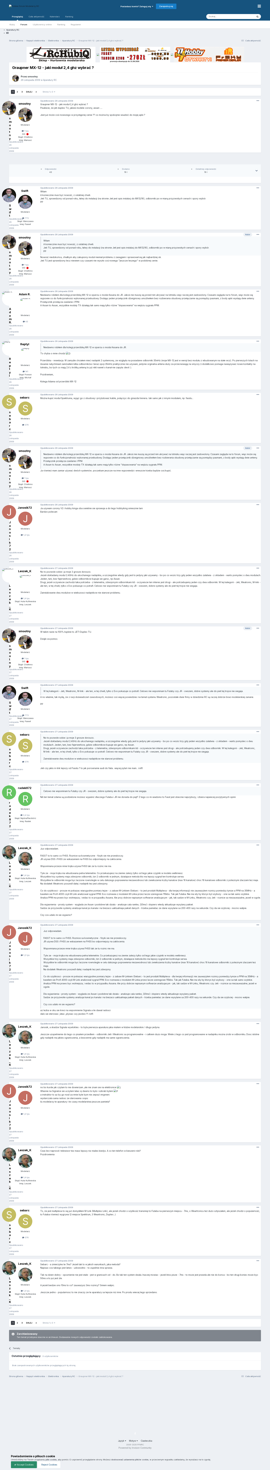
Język (121, 1440)
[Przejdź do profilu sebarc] (25, 409)
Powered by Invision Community (135, 1447)
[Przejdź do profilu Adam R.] (25, 305)
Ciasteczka (146, 1440)
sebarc (25, 397)
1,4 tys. (26, 598)
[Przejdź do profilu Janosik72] (25, 519)
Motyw (133, 1440)
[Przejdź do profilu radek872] (25, 799)
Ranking (61, 24)
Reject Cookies (49, 1464)
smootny (33, 76)
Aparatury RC (50, 80)
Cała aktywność (36, 16)
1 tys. (26, 131)
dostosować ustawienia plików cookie (129, 1459)
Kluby (12, 24)
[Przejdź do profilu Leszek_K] (25, 582)
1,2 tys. (26, 535)
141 (26, 371)
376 (26, 424)
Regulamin (76, 24)
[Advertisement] (135, 159)
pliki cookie (51, 1459)
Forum (23, 24)
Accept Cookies (25, 1464)
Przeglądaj (17, 16)
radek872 (24, 788)
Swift (24, 190)
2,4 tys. (26, 815)
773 (26, 218)
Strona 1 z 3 (48, 92)
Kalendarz (55, 16)
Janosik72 (25, 507)
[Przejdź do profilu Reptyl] (25, 355)
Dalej (29, 92)
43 (26, 321)
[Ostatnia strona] (36, 92)
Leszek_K (24, 571)
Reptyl (24, 344)
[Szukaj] (257, 16)
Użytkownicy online (42, 24)
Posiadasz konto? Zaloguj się (136, 6)
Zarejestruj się (166, 6)
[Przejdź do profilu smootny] (15, 78)
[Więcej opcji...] (258, 101)
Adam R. (24, 294)
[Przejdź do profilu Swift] (25, 202)
